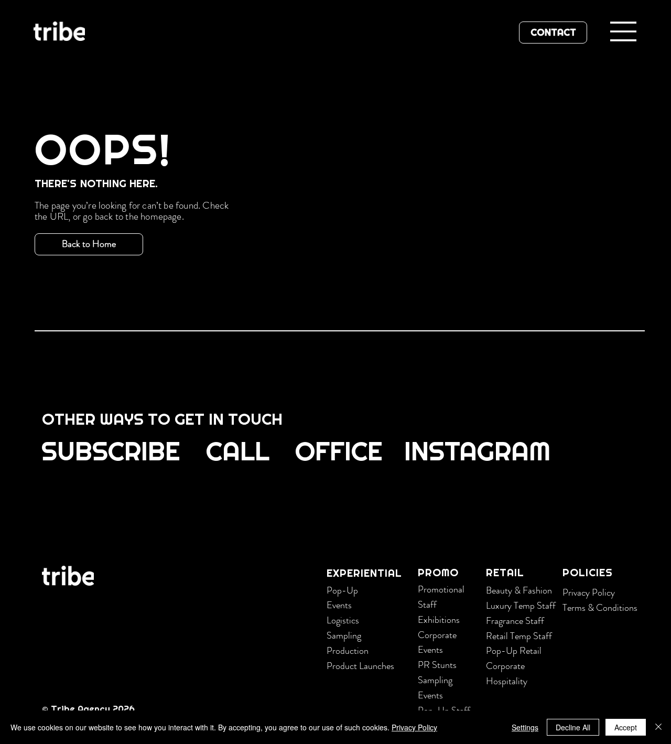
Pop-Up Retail (514, 650)
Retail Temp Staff (519, 636)
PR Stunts (437, 665)
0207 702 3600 (183, 513)
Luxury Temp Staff (521, 605)
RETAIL (505, 572)
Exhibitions (439, 620)
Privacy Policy (588, 592)
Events (339, 605)
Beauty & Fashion (519, 590)
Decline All (573, 727)
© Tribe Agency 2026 (89, 709)
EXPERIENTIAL (364, 573)
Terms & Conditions (599, 607)
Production (348, 650)
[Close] (658, 727)
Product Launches (360, 666)
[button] (112, 450)
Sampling (344, 635)
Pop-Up (342, 590)
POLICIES (587, 572)
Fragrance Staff (515, 621)
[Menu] (623, 31)
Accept (625, 727)
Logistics (343, 620)
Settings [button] (525, 727)
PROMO (438, 572)
